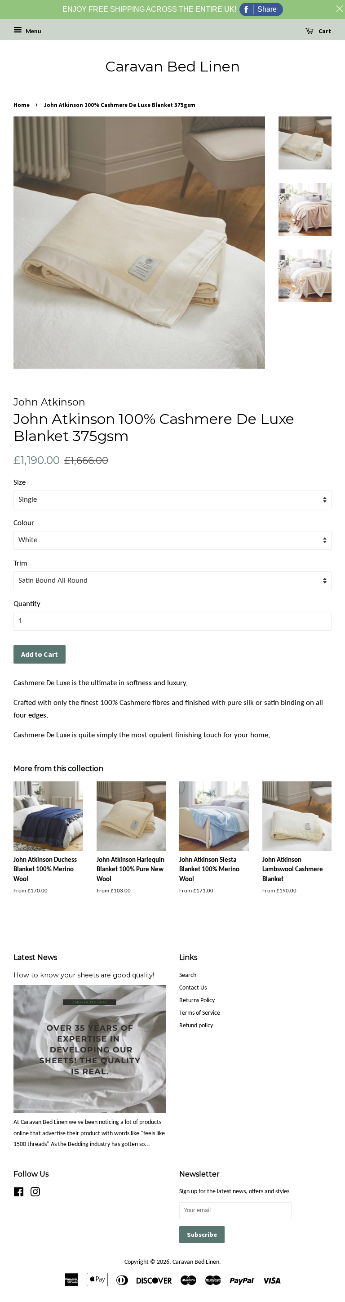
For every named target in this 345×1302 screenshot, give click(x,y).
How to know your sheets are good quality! (83, 975)
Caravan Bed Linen (172, 66)
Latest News (35, 957)
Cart (324, 31)
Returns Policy (197, 1000)
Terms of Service (199, 1013)
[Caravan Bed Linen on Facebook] (18, 1194)
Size (19, 482)
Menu (32, 31)
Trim (20, 563)
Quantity (26, 604)
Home (21, 104)
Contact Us (193, 988)
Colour (23, 523)
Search (187, 975)
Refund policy (196, 1025)
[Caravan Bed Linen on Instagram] (35, 1194)
